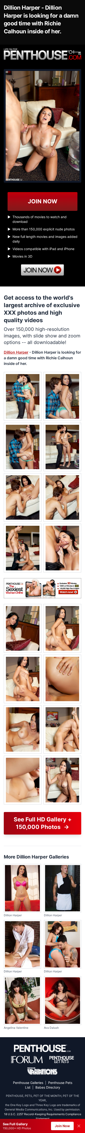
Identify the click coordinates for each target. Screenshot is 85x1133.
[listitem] (23, 396)
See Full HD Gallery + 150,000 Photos (43, 823)
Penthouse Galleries (28, 1083)
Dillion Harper (16, 352)
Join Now (62, 1126)
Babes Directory (47, 1087)
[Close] (79, 1126)
